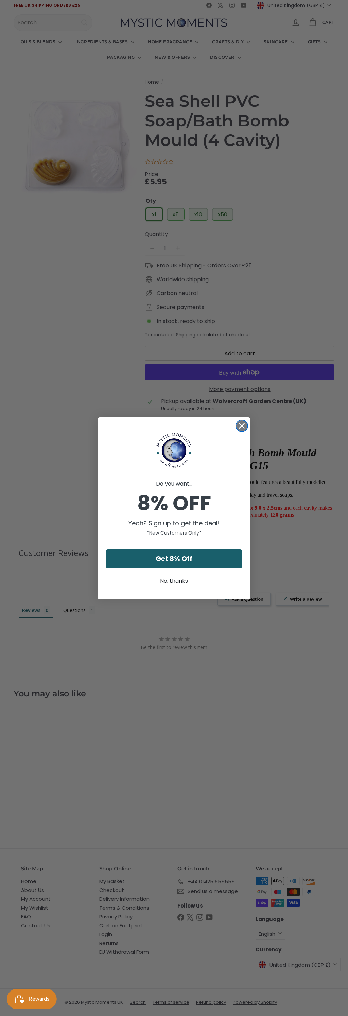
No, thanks (174, 581)
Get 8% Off (174, 558)
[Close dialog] (242, 426)
